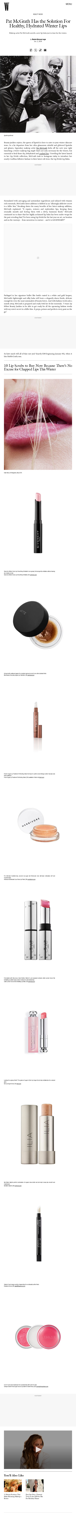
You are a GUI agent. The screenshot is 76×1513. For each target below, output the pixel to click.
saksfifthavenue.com (20, 1286)
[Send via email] (45, 50)
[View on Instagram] (38, 257)
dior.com (19, 1083)
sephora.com (33, 575)
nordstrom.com (31, 879)
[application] (38, 1450)
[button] (38, 1449)
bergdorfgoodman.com (42, 1386)
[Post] (35, 50)
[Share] (30, 50)
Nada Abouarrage (39, 39)
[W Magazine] (6, 6)
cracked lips (44, 153)
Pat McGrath (41, 148)
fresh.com (41, 777)
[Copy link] (40, 50)
